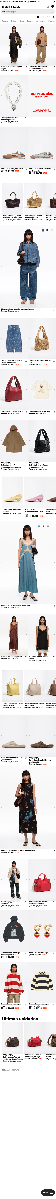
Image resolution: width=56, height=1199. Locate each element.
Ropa (22, 21)
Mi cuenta (48, 6)
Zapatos (30, 21)
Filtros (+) (50, 17)
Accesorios (40, 21)
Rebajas (5, 21)
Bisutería (51, 21)
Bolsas (14, 21)
